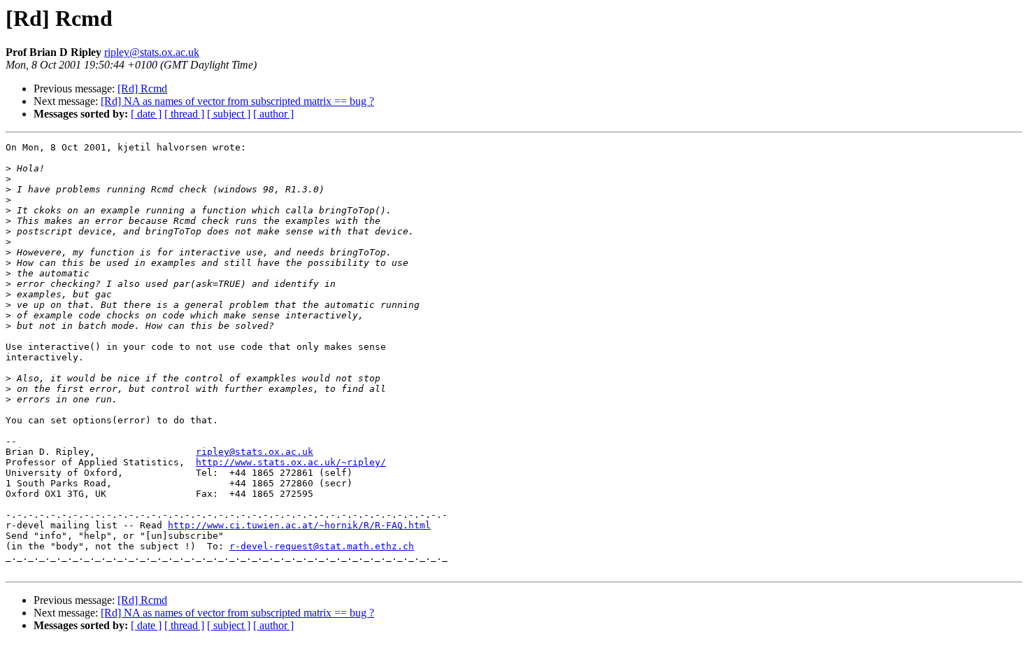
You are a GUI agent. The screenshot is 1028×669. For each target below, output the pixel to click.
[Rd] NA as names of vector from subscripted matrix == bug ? (237, 101)
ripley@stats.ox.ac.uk (151, 52)
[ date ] (146, 114)
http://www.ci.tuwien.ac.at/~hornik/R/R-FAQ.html (299, 525)
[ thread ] (184, 114)
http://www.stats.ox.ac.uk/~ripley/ (291, 462)
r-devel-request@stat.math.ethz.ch (321, 546)
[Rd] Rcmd (142, 88)
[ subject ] (228, 114)
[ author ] (273, 114)
